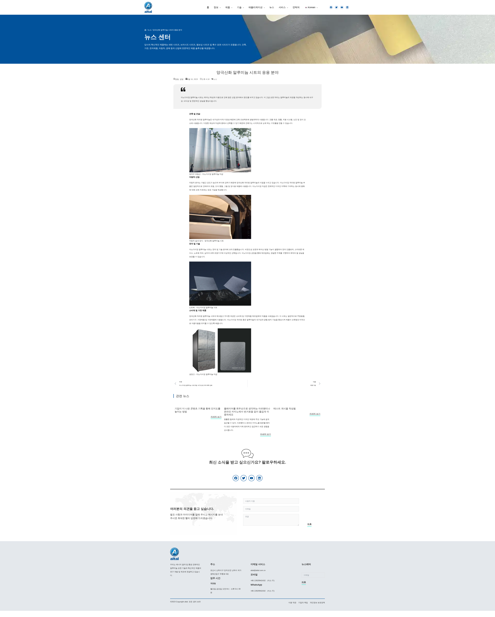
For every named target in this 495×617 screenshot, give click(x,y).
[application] (219, 7)
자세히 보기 (216, 417)
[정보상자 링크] (198, 409)
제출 (309, 524)
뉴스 (149, 30)
